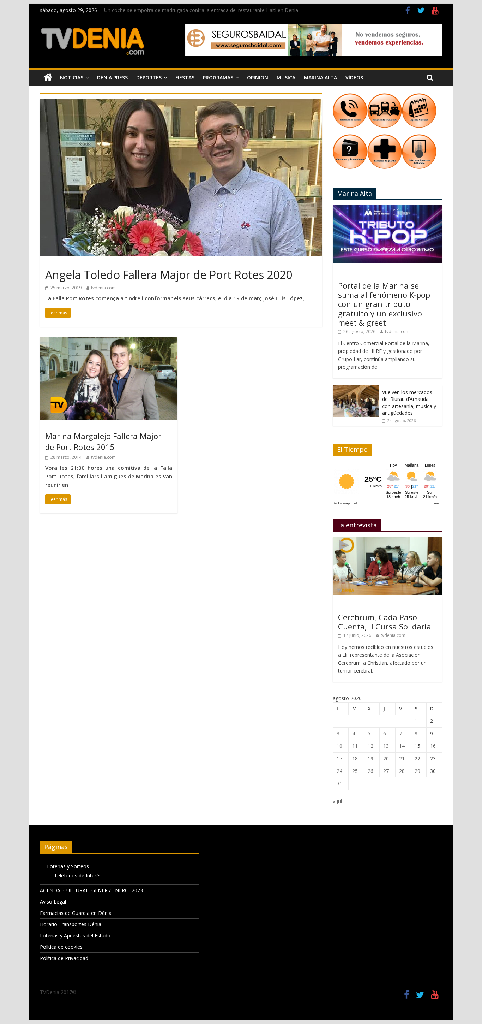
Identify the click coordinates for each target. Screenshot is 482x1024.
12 (370, 745)
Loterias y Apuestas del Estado (75, 935)
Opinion (257, 77)
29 (417, 771)
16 (433, 745)
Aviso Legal (53, 901)
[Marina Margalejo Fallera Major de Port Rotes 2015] (108, 341)
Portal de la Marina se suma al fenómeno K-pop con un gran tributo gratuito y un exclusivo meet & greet (384, 304)
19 (370, 758)
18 (355, 758)
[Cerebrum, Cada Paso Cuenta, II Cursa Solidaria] (387, 541)
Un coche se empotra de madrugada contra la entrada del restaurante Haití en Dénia (201, 10)
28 (402, 771)
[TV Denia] (48, 78)
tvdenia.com (103, 288)
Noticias (71, 77)
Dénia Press (112, 77)
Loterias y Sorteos (68, 866)
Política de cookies (61, 946)
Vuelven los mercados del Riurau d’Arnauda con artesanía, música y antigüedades (409, 402)
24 (339, 771)
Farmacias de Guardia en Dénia (76, 913)
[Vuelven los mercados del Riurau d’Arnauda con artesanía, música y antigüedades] (356, 389)
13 (386, 745)
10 (339, 745)
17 (339, 758)
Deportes (149, 77)
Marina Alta (320, 77)
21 (402, 758)
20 (386, 758)
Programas (218, 77)
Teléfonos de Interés (78, 875)
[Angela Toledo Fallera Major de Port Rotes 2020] (181, 103)
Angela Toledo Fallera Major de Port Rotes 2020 (168, 274)
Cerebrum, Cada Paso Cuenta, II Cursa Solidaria (384, 622)
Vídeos (354, 77)
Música (286, 77)
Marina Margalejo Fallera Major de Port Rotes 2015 (103, 441)
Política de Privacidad (64, 958)
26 (370, 771)
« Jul (337, 801)
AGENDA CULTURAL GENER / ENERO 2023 (91, 890)
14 (402, 745)
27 (386, 771)
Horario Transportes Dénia (70, 924)
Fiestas (184, 77)
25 (355, 771)
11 (355, 745)
